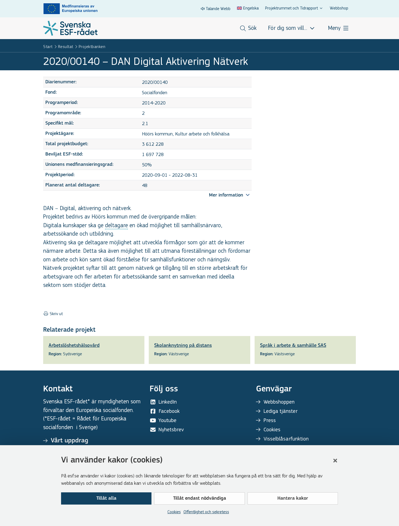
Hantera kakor (292, 498)
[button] (335, 460)
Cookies (174, 511)
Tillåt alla (106, 498)
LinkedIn (168, 402)
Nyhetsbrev (171, 429)
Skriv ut (56, 313)
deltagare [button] (116, 225)
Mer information (227, 195)
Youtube (167, 420)
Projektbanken (92, 46)
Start (48, 46)
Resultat (65, 46)
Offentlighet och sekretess (206, 511)
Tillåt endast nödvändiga (199, 498)
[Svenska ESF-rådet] (70, 28)
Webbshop (339, 8)
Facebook (169, 411)
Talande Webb (218, 8)
